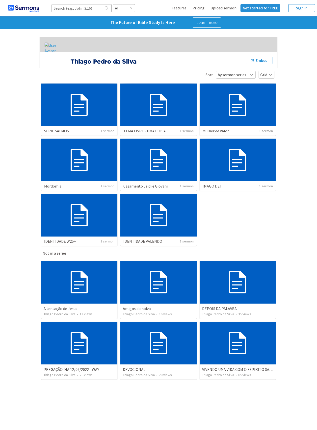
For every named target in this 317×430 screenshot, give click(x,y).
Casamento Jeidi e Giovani (145, 186)
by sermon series (232, 74)
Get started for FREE (260, 7)
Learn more (206, 22)
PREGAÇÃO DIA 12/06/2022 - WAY (71, 369)
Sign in (302, 7)
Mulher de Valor (216, 130)
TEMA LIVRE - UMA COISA (144, 130)
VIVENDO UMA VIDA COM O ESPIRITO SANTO (239, 369)
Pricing (198, 7)
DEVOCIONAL (134, 369)
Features (179, 7)
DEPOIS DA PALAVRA (219, 308)
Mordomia (52, 186)
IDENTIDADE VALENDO (142, 241)
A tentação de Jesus (60, 308)
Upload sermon (224, 7)
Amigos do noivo (137, 308)
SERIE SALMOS (56, 130)
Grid (263, 74)
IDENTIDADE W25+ (60, 241)
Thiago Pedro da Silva (60, 314)
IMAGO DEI (212, 186)
